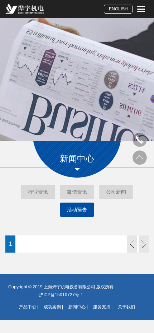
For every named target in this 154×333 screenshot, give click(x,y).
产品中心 (27, 306)
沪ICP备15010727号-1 (61, 294)
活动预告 (77, 210)
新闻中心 (77, 306)
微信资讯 (77, 192)
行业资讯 (38, 192)
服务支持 (101, 306)
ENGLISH (118, 8)
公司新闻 (116, 192)
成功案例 (52, 306)
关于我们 (126, 306)
